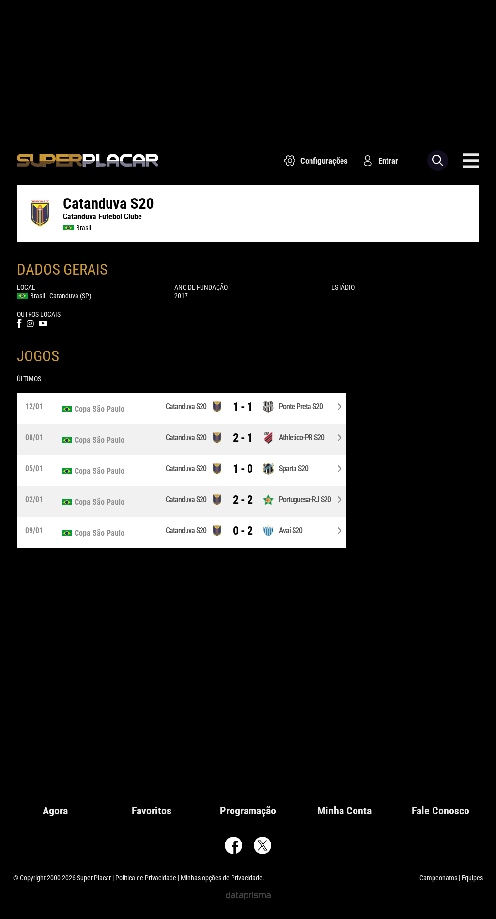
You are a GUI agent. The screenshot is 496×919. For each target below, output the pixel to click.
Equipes (472, 878)
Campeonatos (438, 878)
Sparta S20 (293, 468)
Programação (248, 811)
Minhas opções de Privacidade (222, 878)
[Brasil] (105, 409)
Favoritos (151, 811)
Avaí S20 (290, 530)
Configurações (324, 161)
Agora (55, 811)
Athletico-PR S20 (301, 437)
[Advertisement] (248, 68)
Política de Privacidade (145, 878)
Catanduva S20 (186, 406)
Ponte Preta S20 (301, 406)
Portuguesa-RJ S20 (305, 499)
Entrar (388, 161)
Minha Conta (344, 811)
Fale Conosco (440, 811)
